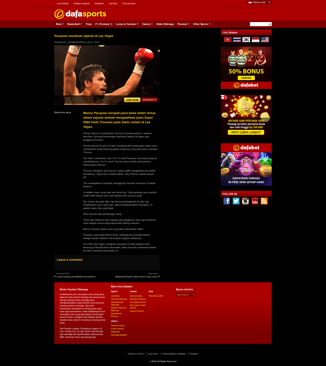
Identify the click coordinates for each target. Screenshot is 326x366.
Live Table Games (138, 302)
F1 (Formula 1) (103, 24)
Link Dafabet (63, 3)
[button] (270, 24)
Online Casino (136, 296)
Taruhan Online (118, 325)
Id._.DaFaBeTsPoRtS (74, 42)
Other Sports (200, 24)
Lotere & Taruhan (126, 24)
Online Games (117, 328)
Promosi (182, 24)
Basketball (73, 24)
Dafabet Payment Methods (118, 309)
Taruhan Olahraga (119, 299)
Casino (146, 24)
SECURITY (153, 353)
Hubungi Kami (129, 3)
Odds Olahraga (165, 24)
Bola (58, 24)
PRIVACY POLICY (136, 353)
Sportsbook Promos (116, 314)
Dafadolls (115, 331)
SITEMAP (193, 353)
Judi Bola (113, 3)
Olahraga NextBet (119, 335)
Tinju (89, 24)
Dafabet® (99, 3)
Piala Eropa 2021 (156, 296)
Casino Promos (137, 311)
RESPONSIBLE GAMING (173, 353)
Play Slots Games (138, 299)
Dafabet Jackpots (82, 3)
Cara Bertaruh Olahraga (117, 303)
